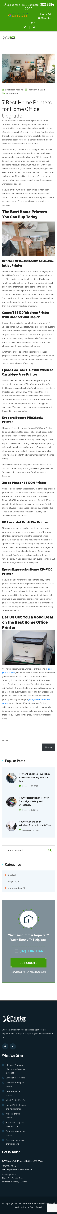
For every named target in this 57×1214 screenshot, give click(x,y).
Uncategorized (15, 888)
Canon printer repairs (15, 1077)
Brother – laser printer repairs (16, 1133)
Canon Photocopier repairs (15, 1084)
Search (5, 740)
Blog (10, 874)
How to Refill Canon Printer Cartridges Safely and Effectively (34, 801)
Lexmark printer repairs (13, 1093)
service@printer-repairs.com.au (28, 971)
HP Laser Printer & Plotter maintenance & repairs (15, 1069)
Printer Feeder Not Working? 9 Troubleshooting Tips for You (34, 777)
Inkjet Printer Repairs (15, 1100)
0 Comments (12, 93)
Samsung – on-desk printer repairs (15, 1142)
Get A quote (28, 962)
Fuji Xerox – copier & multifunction (15, 1124)
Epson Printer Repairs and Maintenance (16, 1107)
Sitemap (49, 1203)
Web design (20, 1207)
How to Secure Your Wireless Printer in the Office (35, 823)
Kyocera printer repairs (13, 1115)
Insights (12, 881)
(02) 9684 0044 (31, 951)
